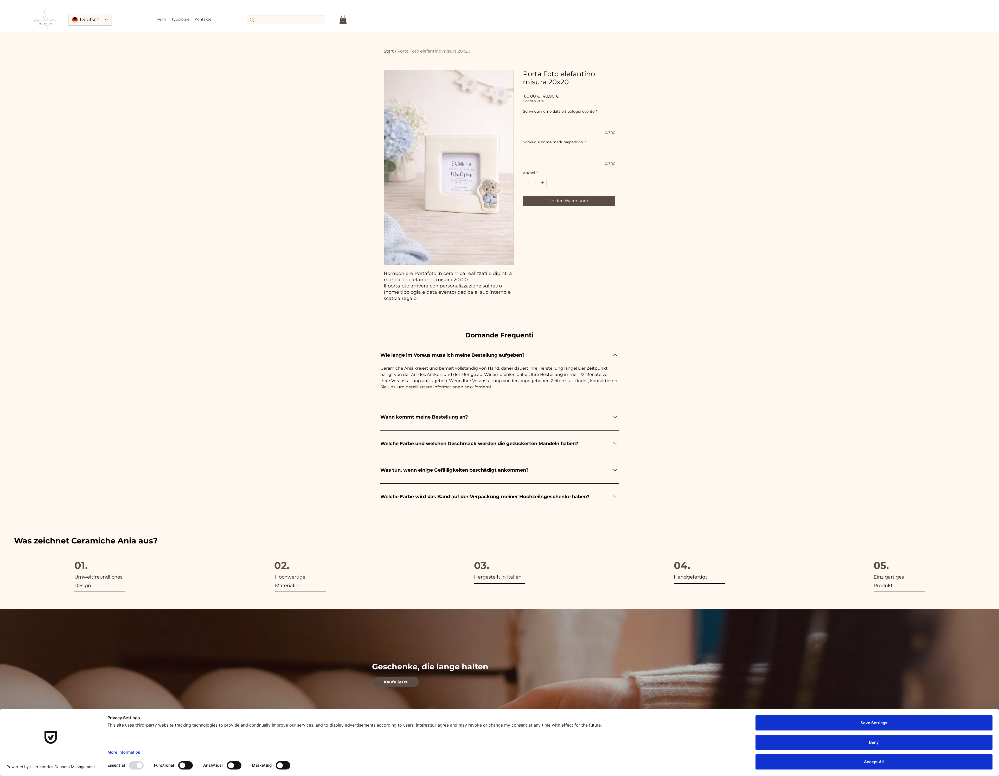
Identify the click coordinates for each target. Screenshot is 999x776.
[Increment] (543, 182)
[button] (180, 19)
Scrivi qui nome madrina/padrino (554, 142)
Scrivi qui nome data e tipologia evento (560, 111)
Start (389, 51)
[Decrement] (527, 182)
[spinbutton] (535, 182)
